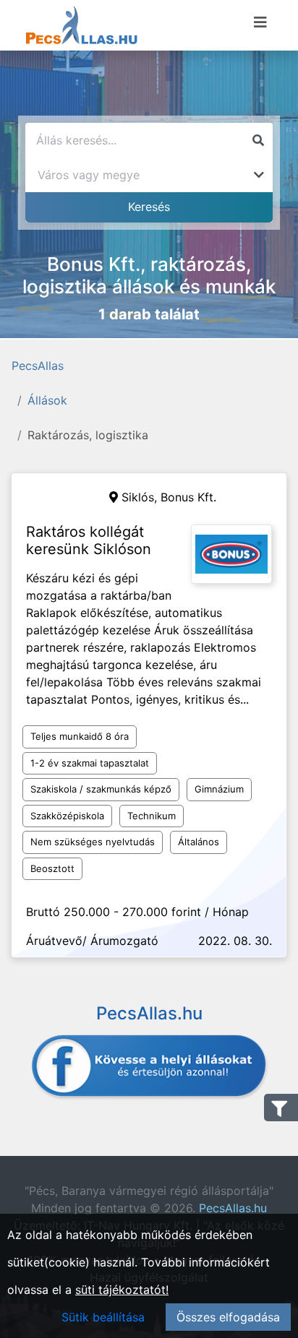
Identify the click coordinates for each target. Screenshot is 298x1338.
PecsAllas (38, 365)
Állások (47, 400)
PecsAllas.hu (233, 1208)
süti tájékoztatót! (122, 1289)
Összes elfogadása (228, 1317)
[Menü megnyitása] (260, 22)
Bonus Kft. (188, 497)
